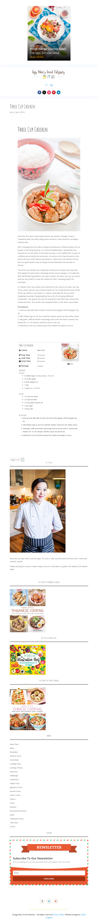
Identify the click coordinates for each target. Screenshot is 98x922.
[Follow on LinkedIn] (58, 92)
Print (71, 364)
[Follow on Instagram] (49, 92)
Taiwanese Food (16, 818)
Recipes (40, 57)
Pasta (12, 803)
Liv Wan (45, 46)
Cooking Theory (16, 767)
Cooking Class (15, 764)
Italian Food (14, 783)
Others (13, 799)
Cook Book (14, 760)
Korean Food (15, 791)
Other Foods (15, 795)
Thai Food (14, 822)
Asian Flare (14, 744)
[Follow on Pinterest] (54, 92)
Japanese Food (16, 787)
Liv (13, 112)
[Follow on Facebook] (39, 92)
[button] (49, 33)
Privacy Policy (59, 914)
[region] (49, 33)
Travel (12, 826)
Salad (32, 57)
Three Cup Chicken (22, 106)
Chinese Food (15, 756)
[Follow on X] (44, 92)
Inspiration (14, 779)
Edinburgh (14, 775)
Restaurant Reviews (18, 811)
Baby (12, 748)
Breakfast (14, 752)
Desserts (14, 771)
